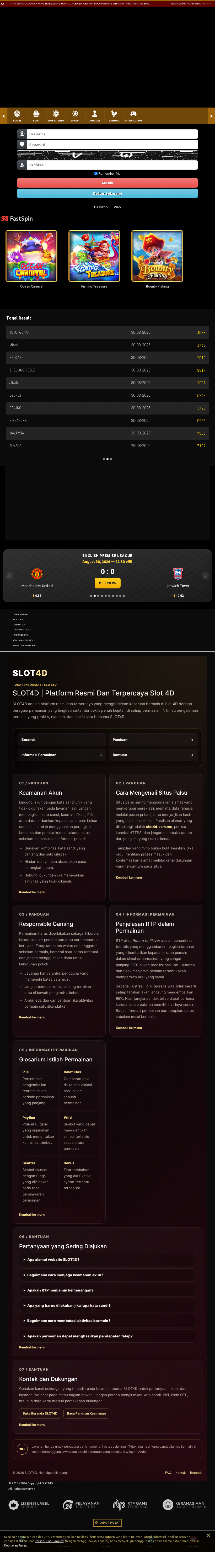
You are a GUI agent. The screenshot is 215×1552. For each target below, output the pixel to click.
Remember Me (110, 173)
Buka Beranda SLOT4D (40, 1413)
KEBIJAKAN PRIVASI (23, 640)
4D (30, 673)
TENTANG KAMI (20, 614)
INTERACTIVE (133, 120)
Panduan (153, 739)
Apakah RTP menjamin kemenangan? (60, 1290)
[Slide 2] (95, 595)
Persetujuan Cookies (49, 1541)
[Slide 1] (91, 595)
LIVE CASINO (56, 120)
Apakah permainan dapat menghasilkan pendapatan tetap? (80, 1336)
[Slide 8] (117, 595)
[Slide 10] (124, 595)
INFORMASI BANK (22, 630)
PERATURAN (19, 625)
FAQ (168, 1473)
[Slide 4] (102, 595)
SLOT (36, 120)
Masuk (107, 183)
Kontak (180, 1473)
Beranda (29, 739)
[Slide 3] (98, 595)
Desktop (101, 207)
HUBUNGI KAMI (20, 635)
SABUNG (114, 120)
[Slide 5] (106, 595)
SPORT (75, 120)
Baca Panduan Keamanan (86, 1413)
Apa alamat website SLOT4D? (53, 1259)
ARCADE (94, 120)
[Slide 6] (109, 595)
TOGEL (17, 120)
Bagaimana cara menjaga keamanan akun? (65, 1275)
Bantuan (153, 755)
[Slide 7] (113, 595)
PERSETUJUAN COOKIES (24, 645)
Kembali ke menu (32, 892)
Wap (117, 207)
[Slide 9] (120, 595)
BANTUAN (18, 619)
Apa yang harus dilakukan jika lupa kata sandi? (69, 1305)
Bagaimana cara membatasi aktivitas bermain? (68, 1321)
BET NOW (107, 583)
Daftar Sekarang (107, 193)
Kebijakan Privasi (15, 1545)
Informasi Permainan (62, 755)
